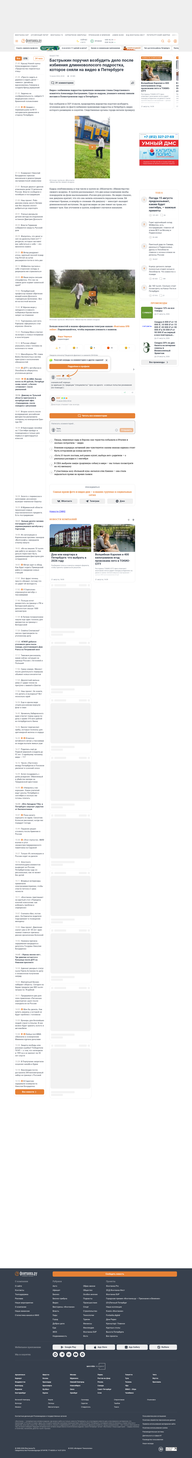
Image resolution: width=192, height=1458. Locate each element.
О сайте (18, 1286)
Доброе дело (59, 1323)
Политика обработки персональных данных (158, 1420)
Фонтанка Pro (112, 1286)
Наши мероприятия (24, 1303)
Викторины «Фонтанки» (64, 1307)
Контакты (19, 1290)
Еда (54, 1328)
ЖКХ (55, 1332)
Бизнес (56, 1294)
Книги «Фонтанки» (114, 1311)
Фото (85, 1336)
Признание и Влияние (99, 35)
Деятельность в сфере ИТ (152, 1436)
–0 (132, 392)
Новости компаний (63, 519)
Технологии (88, 1315)
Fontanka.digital (113, 1315)
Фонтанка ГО (57, 35)
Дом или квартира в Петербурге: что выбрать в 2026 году (68, 557)
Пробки (96, 41)
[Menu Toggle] (17, 41)
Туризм (86, 1319)
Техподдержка (21, 1294)
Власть (56, 1311)
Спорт (86, 1307)
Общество (87, 1290)
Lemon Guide (118, 35)
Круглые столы (113, 1328)
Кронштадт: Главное (115, 1323)
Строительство (90, 1311)
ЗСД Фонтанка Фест (135, 35)
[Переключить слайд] (177, 70)
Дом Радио (111, 1319)
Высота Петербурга (115, 1332)
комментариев (64, 83)
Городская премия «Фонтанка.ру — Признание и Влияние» (133, 1298)
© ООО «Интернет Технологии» (80, 1448)
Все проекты (112, 1336)
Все (18, 58)
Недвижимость (60, 1336)
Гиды (55, 1315)
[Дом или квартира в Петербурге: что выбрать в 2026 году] (70, 538)
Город (55, 1319)
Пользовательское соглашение (154, 1416)
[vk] (68, 1354)
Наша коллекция (114, 1307)
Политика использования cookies (155, 1428)
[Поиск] (163, 41)
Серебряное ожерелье (75, 35)
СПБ (25, 58)
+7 (125, 392)
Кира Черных (65, 336)
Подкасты (87, 1298)
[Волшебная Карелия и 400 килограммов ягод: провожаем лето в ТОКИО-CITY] (114, 538)
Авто (55, 1286)
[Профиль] (175, 41)
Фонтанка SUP (22, 35)
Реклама (19, 1298)
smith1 (58, 376)
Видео (55, 1303)
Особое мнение (90, 1294)
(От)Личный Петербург (116, 1303)
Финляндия (88, 1328)
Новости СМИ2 (57, 511)
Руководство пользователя (152, 1440)
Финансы (87, 1323)
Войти (59, 431)
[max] (55, 1354)
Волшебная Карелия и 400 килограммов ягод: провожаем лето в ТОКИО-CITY (112, 559)
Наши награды (148, 1443)
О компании (20, 1307)
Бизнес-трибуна (60, 1298)
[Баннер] (50, 48)
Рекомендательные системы (153, 1432)
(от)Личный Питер (39, 35)
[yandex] (82, 1354)
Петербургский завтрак (158, 35)
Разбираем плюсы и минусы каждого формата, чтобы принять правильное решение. (70, 566)
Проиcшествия (90, 1303)
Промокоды (159, 303)
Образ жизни (89, 1286)
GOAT (58, 398)
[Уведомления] (169, 41)
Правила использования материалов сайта (158, 1424)
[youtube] (75, 1354)
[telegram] (62, 1354)
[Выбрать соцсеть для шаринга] (132, 83)
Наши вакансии (22, 1311)
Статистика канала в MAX (27, 1315)
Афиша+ (56, 1290)
